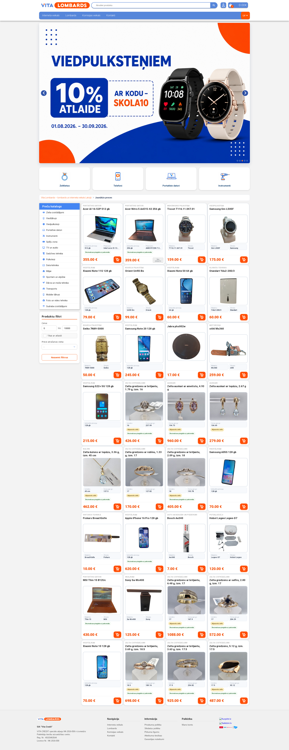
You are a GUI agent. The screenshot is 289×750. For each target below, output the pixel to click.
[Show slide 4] (244, 160)
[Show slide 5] (247, 160)
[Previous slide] (44, 93)
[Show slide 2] (240, 160)
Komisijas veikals (91, 15)
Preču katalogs (52, 206)
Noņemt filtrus (59, 357)
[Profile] (223, 5)
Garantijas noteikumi (154, 739)
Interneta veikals (50, 15)
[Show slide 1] (237, 160)
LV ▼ (245, 15)
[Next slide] (245, 93)
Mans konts (187, 725)
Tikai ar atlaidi (55, 335)
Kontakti (110, 15)
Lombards (70, 15)
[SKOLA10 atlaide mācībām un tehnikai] (144, 93)
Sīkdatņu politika (152, 728)
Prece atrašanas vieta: (53, 341)
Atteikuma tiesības (153, 735)
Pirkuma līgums (151, 732)
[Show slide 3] (242, 160)
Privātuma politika (152, 725)
